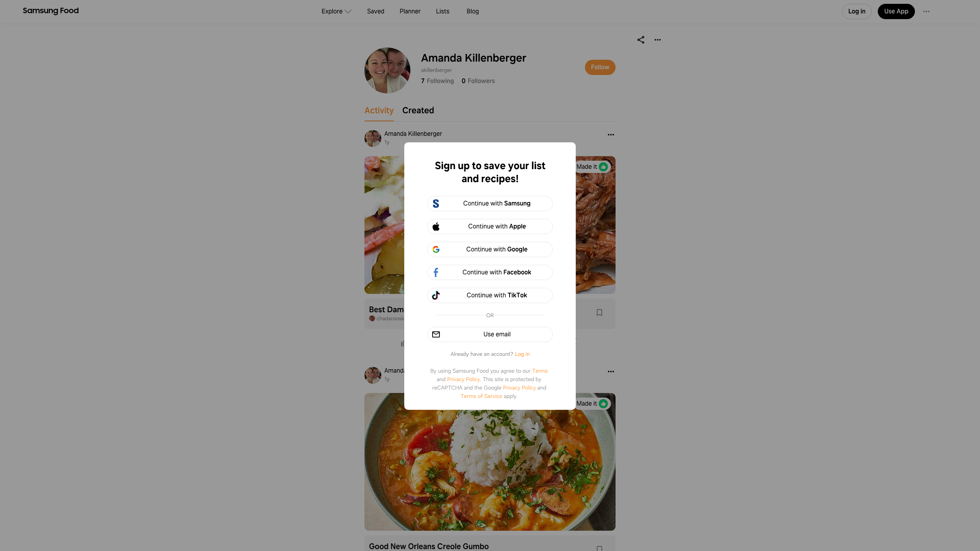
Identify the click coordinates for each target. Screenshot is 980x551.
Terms (540, 370)
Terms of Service (481, 396)
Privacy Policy (463, 379)
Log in (522, 353)
